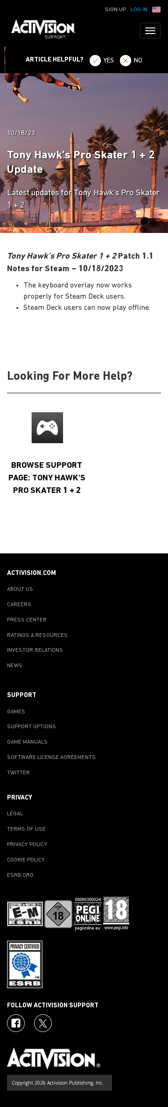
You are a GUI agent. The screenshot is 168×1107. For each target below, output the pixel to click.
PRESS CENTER (27, 620)
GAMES (16, 712)
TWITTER (18, 773)
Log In (139, 10)
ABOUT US (20, 589)
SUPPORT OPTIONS (31, 727)
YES (109, 60)
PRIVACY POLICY (27, 844)
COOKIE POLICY (26, 860)
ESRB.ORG (20, 875)
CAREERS (19, 605)
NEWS (14, 666)
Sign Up (115, 10)
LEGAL (15, 814)
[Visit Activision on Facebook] (16, 1023)
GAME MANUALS (27, 742)
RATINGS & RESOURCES (37, 635)
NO (138, 60)
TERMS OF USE (26, 829)
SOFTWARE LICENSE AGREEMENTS (51, 757)
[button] (156, 9)
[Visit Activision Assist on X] (43, 1023)
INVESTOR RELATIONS (35, 650)
